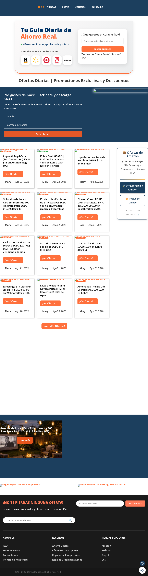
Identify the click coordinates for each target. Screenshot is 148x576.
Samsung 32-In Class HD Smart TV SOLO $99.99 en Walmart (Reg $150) (17, 290)
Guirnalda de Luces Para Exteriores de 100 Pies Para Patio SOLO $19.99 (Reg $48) (16, 204)
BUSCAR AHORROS (102, 49)
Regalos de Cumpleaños (65, 555)
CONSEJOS (80, 7)
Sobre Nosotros (12, 550)
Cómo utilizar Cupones (65, 550)
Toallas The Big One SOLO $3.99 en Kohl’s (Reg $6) (89, 246)
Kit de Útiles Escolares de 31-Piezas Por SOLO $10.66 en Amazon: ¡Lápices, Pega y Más (53, 204)
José (82, 225)
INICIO (40, 7)
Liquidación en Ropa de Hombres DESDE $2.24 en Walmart (91, 160)
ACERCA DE (97, 7)
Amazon (106, 545)
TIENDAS (51, 7)
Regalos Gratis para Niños (67, 559)
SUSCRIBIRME (135, 503)
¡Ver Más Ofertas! (54, 326)
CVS (104, 559)
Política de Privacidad (15, 559)
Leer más (25, 440)
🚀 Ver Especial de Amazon (132, 188)
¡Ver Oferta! (11, 174)
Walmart (107, 550)
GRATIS (65, 7)
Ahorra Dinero (60, 545)
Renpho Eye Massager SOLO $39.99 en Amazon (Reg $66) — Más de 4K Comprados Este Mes (118, 465)
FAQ (5, 545)
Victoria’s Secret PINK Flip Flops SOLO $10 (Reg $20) (52, 246)
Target (105, 555)
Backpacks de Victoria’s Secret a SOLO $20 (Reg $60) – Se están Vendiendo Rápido (16, 247)
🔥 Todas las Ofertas (133, 201)
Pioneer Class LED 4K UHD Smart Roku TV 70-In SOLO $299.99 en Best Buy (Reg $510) (91, 204)
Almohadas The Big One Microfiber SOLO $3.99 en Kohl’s (91, 290)
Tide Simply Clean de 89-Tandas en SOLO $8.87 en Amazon (118, 445)
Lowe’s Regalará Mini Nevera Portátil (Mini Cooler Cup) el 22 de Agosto (52, 290)
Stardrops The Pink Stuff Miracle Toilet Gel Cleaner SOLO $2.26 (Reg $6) (118, 424)
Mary (8, 181)
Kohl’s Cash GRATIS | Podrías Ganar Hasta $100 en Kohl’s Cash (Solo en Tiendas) (52, 161)
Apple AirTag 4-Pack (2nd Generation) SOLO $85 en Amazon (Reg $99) (16, 161)
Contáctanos (10, 555)
